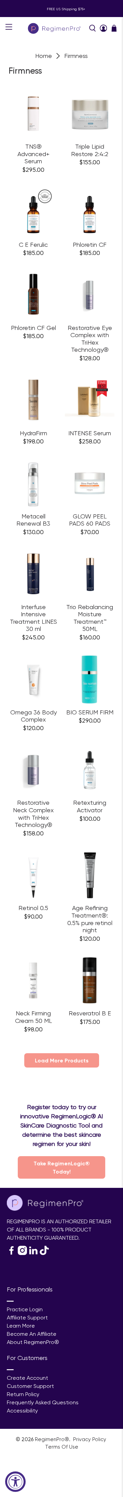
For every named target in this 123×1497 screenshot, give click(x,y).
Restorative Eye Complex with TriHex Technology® (90, 338)
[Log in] (103, 28)
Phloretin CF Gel (33, 327)
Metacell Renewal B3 (33, 520)
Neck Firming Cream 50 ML (33, 1017)
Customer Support (30, 1386)
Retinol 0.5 (33, 907)
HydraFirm (33, 433)
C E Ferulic (33, 244)
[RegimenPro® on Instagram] (22, 1253)
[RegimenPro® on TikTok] (44, 1253)
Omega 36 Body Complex (33, 716)
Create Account (27, 1378)
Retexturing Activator (89, 806)
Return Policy (23, 1394)
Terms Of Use (61, 1447)
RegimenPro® (52, 1439)
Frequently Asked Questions (43, 1402)
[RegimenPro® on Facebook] (11, 1253)
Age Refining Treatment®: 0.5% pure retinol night (89, 919)
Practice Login (25, 1309)
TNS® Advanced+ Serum (33, 154)
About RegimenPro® (33, 1342)
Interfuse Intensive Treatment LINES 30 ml (33, 618)
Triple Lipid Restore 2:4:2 (89, 150)
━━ (10, 1301)
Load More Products (61, 1060)
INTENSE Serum (89, 433)
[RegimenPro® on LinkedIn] (33, 1253)
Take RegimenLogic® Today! (61, 1167)
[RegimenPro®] (55, 28)
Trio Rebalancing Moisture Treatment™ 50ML (89, 618)
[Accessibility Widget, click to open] (15, 1481)
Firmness (76, 56)
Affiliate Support (27, 1317)
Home (43, 56)
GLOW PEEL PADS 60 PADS (89, 520)
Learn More (21, 1325)
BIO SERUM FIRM (89, 712)
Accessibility (22, 1410)
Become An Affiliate (31, 1334)
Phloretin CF (90, 244)
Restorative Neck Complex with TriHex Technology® (33, 813)
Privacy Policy (90, 1439)
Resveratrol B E (90, 1013)
